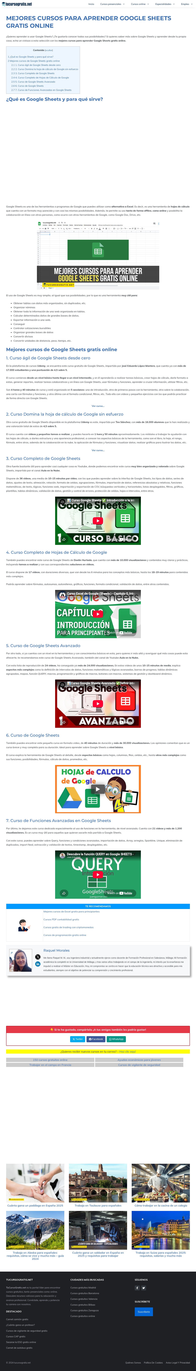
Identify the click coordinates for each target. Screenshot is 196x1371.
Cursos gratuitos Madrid (83, 1287)
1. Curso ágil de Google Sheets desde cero (36, 65)
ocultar (48, 50)
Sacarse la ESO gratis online (21, 1342)
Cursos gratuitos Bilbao (82, 1304)
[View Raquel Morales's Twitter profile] (37, 957)
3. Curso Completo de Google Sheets (33, 73)
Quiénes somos (133, 1362)
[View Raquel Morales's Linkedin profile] (37, 964)
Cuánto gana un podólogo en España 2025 (35, 1205)
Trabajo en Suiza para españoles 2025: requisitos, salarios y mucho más (161, 1254)
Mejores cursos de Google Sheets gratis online (34, 60)
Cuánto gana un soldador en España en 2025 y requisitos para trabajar (98, 1254)
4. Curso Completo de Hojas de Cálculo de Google (40, 77)
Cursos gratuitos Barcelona (84, 1293)
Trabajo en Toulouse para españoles (98, 1205)
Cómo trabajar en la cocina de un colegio (161, 1205)
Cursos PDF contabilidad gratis (61, 919)
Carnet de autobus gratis (19, 1347)
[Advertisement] (98, 130)
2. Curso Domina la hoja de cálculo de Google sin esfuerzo (44, 69)
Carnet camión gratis (17, 1319)
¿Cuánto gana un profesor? (20, 1325)
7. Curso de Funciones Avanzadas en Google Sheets (41, 90)
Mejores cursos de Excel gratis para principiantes (71, 911)
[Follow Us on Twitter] (143, 1288)
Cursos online (138, 4)
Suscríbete (144, 1311)
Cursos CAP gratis (15, 1336)
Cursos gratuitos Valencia (83, 1298)
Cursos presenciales (110, 4)
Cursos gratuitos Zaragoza (84, 1310)
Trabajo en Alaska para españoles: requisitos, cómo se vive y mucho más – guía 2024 (35, 1256)
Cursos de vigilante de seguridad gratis (26, 1330)
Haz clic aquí (127, 1051)
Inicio (91, 4)
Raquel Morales (56, 950)
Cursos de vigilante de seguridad (139, 1065)
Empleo (185, 4)
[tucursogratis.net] (17, 4)
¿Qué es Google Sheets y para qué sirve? (30, 56)
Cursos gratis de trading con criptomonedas (68, 927)
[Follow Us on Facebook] (137, 1288)
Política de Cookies (153, 1362)
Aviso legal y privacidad (178, 1362)
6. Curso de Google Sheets (27, 85)
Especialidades (163, 4)
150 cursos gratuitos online (50, 1060)
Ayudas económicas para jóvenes (139, 1060)
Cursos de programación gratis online (64, 935)
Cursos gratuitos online (82, 1316)
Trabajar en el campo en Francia (50, 1065)
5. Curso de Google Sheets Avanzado (33, 81)
